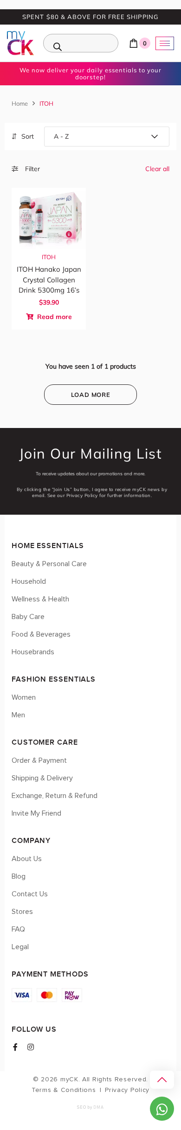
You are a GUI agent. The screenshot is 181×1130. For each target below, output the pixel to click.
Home (20, 103)
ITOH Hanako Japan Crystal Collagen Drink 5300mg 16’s (49, 279)
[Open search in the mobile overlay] (81, 43)
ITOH (49, 257)
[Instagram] (30, 1047)
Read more (53, 317)
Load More (90, 394)
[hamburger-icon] (164, 43)
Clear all (157, 169)
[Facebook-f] (15, 1047)
